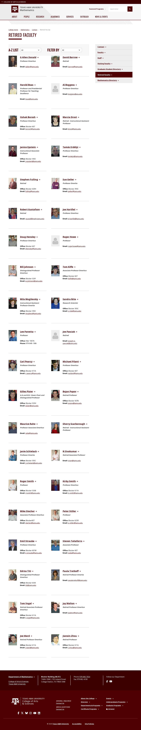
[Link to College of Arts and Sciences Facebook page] (18, 713)
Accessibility (77, 724)
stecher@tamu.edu (32, 523)
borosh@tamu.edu (32, 129)
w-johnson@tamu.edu (33, 281)
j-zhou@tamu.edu (75, 647)
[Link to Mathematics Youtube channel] (110, 681)
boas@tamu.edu (31, 99)
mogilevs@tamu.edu (33, 313)
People (27, 16)
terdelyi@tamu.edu (75, 156)
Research (40, 16)
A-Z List (13, 49)
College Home (13, 30)
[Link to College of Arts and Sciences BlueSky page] (26, 713)
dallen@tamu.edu (32, 67)
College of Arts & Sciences (18, 681)
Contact (34, 30)
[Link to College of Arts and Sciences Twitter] (22, 713)
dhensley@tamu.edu (33, 249)
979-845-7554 (84, 677)
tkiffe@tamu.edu (74, 278)
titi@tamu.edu (30, 585)
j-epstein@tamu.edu (33, 161)
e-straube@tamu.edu (33, 553)
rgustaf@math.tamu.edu (34, 219)
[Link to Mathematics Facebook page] (107, 681)
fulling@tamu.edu (32, 191)
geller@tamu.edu (74, 191)
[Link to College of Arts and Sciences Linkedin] (39, 713)
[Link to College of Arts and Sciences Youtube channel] (34, 713)
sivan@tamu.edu (74, 460)
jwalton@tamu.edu (75, 613)
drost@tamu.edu (74, 129)
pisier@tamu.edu (31, 406)
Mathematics (27, 10)
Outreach (84, 16)
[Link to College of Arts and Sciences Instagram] (30, 713)
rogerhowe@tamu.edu (76, 246)
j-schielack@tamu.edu (33, 463)
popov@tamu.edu (75, 403)
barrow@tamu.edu (75, 67)
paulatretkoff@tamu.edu (77, 580)
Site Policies (89, 724)
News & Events (101, 16)
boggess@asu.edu (75, 94)
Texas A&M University (17, 684)
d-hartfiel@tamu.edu (76, 219)
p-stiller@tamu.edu (75, 523)
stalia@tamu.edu (74, 553)
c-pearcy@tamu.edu (33, 373)
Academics (55, 16)
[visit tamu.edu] (16, 701)
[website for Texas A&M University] (15, 9)
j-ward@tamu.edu (32, 647)
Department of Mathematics (21, 677)
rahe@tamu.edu (31, 433)
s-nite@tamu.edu (74, 311)
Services (70, 16)
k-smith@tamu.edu (75, 493)
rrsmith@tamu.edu (32, 493)
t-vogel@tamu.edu (32, 618)
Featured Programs (96, 9)
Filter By (53, 49)
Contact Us (60, 703)
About (14, 16)
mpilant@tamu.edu (75, 373)
